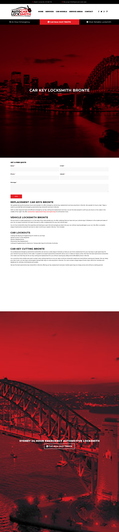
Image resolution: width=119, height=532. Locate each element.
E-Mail (62, 165)
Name (13, 165)
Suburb (62, 174)
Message (14, 182)
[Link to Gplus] (104, 11)
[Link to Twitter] (101, 11)
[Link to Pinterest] (107, 11)
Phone (13, 174)
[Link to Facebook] (98, 11)
